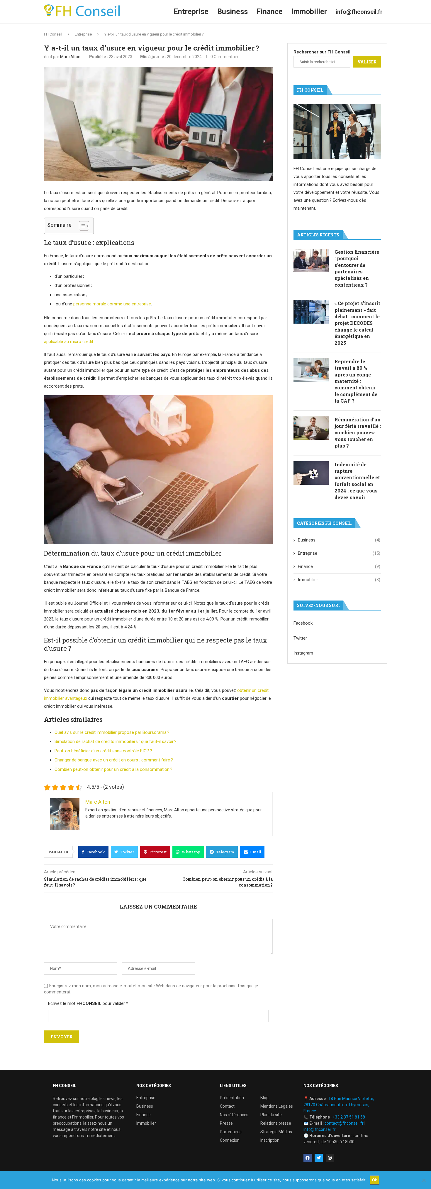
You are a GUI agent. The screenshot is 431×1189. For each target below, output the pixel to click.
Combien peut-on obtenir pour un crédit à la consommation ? (113, 769)
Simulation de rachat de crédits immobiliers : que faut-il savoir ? (116, 741)
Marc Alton (70, 56)
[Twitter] (319, 1158)
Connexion (230, 1140)
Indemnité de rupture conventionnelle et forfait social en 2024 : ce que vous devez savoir (357, 480)
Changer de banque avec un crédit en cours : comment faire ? (114, 760)
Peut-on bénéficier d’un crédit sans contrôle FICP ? (103, 751)
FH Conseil (53, 34)
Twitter (300, 638)
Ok (374, 1180)
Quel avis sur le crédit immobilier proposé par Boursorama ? (112, 732)
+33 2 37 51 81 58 (348, 1117)
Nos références (234, 1115)
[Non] (424, 1180)
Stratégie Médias (276, 1132)
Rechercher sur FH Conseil (321, 52)
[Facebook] (307, 1158)
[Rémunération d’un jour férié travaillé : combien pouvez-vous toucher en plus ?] (311, 428)
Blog (264, 1098)
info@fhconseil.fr (359, 11)
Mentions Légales (276, 1106)
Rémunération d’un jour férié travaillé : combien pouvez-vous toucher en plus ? (358, 432)
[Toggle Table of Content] (81, 226)
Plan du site (271, 1115)
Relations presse (275, 1123)
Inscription (269, 1140)
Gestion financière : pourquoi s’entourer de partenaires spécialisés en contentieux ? (357, 268)
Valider (366, 62)
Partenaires (231, 1132)
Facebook (303, 623)
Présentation (232, 1098)
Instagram (303, 653)
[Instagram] (330, 1158)
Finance (270, 11)
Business (232, 11)
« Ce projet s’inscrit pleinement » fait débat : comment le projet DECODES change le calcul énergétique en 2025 (357, 323)
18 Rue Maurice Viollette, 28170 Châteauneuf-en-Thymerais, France (338, 1104)
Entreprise (191, 11)
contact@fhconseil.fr (344, 1123)
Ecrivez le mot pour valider (88, 1003)
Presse (226, 1123)
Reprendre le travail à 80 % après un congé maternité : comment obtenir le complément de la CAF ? (356, 381)
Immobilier (309, 11)
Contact (227, 1106)
